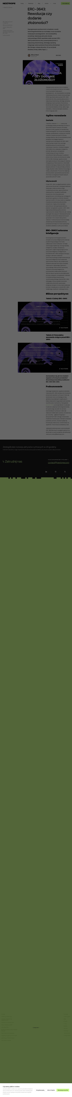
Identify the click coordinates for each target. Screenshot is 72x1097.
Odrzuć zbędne (51, 1090)
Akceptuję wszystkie (63, 1090)
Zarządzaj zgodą (40, 1090)
